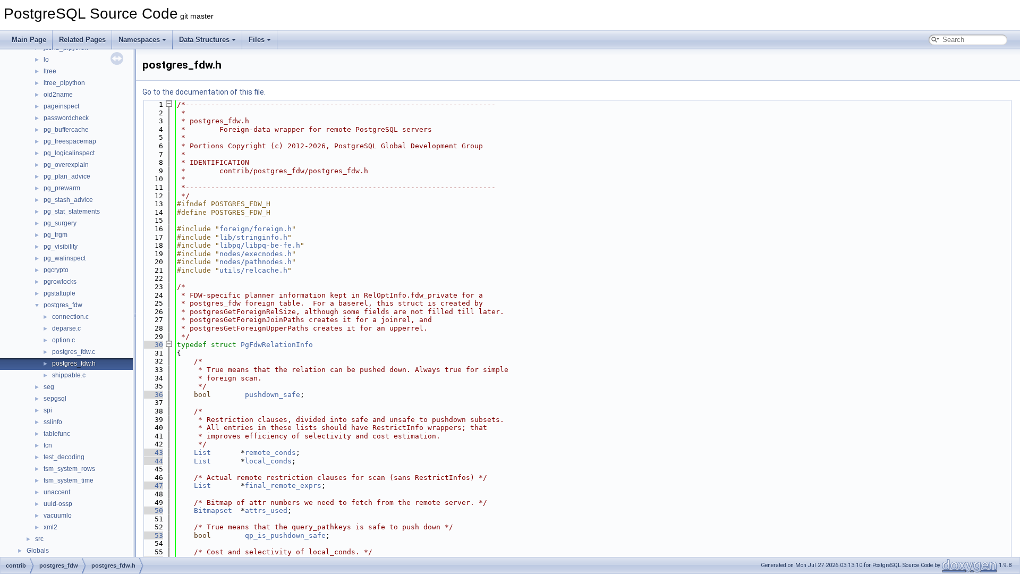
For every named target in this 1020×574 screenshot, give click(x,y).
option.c (63, 340)
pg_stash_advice (68, 200)
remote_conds (270, 453)
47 (152, 485)
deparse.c (66, 328)
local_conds (268, 461)
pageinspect (61, 106)
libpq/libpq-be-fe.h (259, 245)
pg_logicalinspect (69, 153)
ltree (50, 71)
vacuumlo (58, 515)
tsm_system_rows (69, 468)
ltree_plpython (64, 83)
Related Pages (82, 40)
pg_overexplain (66, 164)
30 (152, 345)
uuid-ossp (58, 504)
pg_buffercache (66, 129)
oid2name (58, 94)
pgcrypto (56, 270)
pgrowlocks (60, 281)
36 (152, 395)
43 (152, 453)
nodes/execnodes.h (255, 254)
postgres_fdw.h (74, 363)
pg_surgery (60, 223)
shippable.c (69, 375)
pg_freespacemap (70, 141)
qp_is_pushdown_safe (285, 535)
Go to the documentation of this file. (204, 92)
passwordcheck (66, 118)
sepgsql (55, 398)
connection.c (70, 316)
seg (49, 387)
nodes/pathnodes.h (255, 262)
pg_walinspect (65, 258)
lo (46, 59)
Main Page (29, 40)
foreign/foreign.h (255, 229)
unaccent (57, 492)
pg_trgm (55, 235)
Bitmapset (213, 510)
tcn (48, 445)
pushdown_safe (272, 395)
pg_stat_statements (72, 211)
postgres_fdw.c (73, 352)
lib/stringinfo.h (253, 237)
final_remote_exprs (283, 485)
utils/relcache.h (253, 270)
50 (152, 510)
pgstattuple (59, 293)
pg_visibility (61, 246)
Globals (38, 550)
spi (48, 410)
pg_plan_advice (67, 176)
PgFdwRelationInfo (277, 345)
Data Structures (204, 40)
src (39, 539)
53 (152, 535)
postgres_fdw (63, 305)
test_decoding (64, 457)
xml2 (50, 527)
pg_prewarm (62, 188)
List (202, 453)
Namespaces (139, 40)
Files (257, 40)
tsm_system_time (69, 480)
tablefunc (57, 433)
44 (152, 461)
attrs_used (266, 510)
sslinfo (53, 422)
